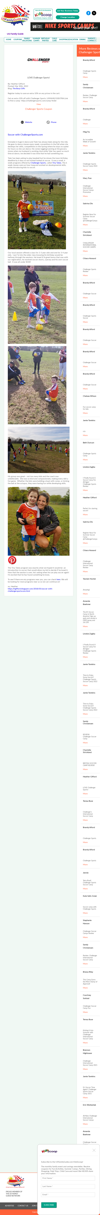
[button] (94, 1150)
